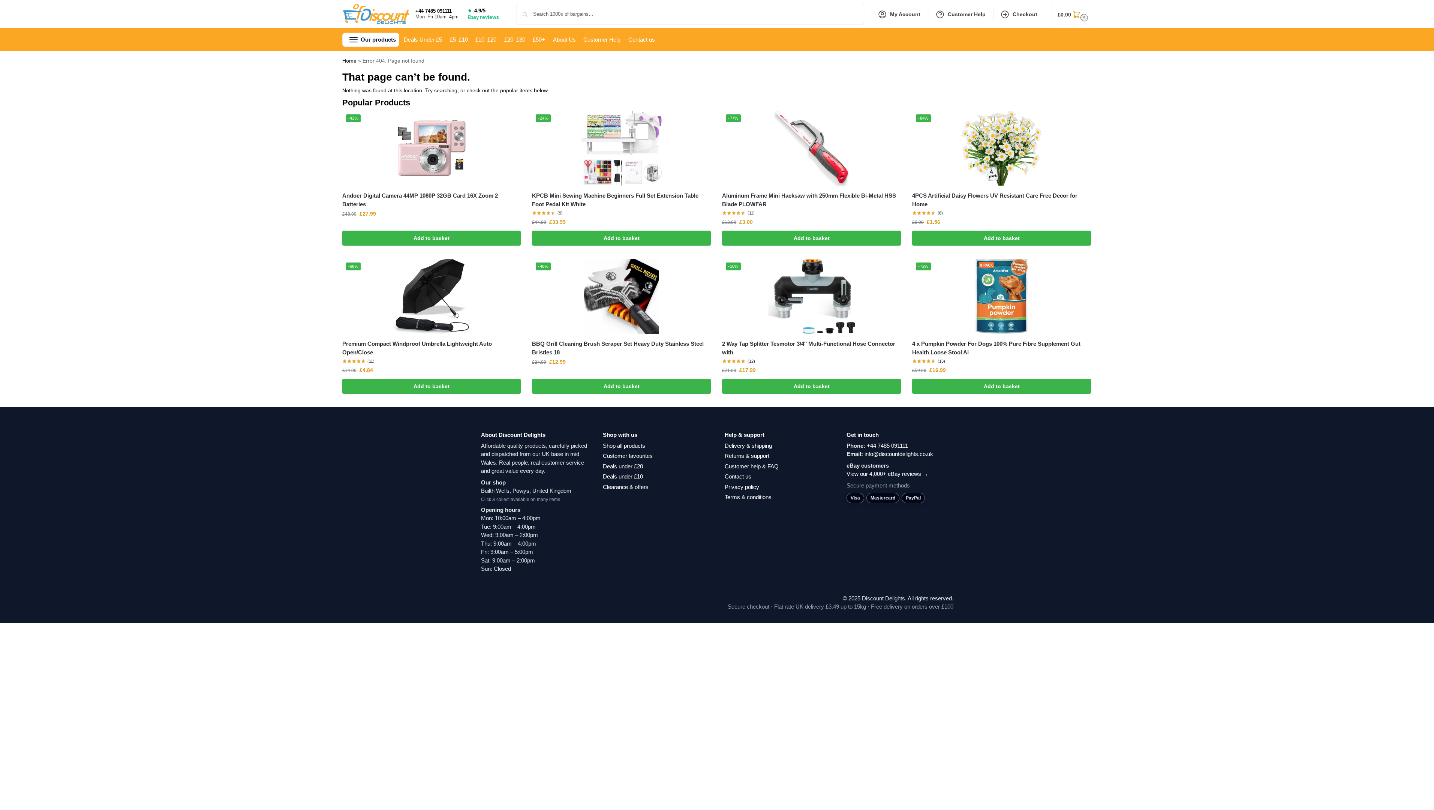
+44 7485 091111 (433, 11)
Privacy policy (742, 487)
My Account (905, 14)
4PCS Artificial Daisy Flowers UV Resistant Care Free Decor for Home (994, 199)
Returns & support (747, 456)
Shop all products (624, 445)
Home (349, 61)
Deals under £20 (623, 466)
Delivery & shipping (748, 445)
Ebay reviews (483, 17)
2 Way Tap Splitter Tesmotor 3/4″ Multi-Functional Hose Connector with (808, 348)
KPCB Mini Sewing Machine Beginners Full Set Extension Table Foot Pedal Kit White (615, 199)
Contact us (738, 476)
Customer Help (967, 14)
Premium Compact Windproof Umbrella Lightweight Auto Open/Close (417, 348)
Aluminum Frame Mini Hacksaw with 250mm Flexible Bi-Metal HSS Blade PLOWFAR (809, 199)
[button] (1072, 14)
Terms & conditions (748, 497)
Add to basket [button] (432, 238)
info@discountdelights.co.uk (899, 454)
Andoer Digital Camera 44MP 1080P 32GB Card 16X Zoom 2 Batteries (420, 199)
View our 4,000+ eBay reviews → (887, 474)
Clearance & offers (626, 487)
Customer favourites (628, 456)
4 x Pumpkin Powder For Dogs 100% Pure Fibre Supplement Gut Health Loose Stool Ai (996, 348)
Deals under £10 (623, 476)
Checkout (1025, 14)
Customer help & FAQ (752, 466)
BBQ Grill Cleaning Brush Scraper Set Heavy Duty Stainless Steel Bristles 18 (618, 348)
